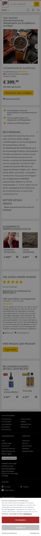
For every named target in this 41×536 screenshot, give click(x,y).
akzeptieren (27, 514)
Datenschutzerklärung (9, 533)
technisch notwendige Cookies (12, 514)
